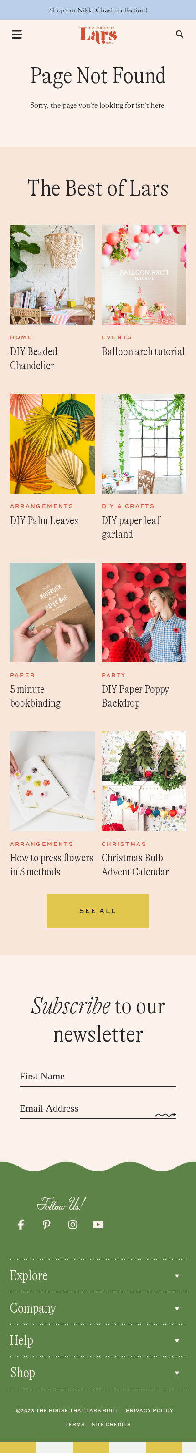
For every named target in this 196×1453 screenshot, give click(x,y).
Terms (75, 1424)
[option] (52, 299)
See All (98, 910)
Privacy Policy (150, 1410)
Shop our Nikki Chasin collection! (98, 10)
